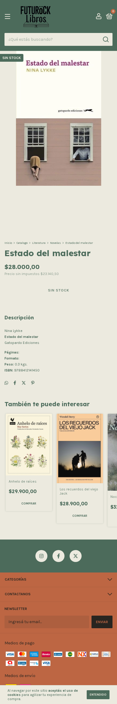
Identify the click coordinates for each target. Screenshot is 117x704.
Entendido (98, 695)
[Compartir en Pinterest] (32, 383)
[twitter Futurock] (76, 556)
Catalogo (22, 243)
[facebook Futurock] (58, 556)
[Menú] (8, 17)
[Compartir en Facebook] (15, 383)
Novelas (55, 243)
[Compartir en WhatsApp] (6, 383)
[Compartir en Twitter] (24, 383)
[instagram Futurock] (41, 556)
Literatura (39, 243)
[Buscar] (105, 39)
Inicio (8, 243)
